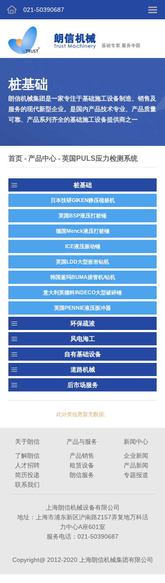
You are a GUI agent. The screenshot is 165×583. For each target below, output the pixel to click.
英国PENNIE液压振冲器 (82, 308)
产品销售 (82, 455)
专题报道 (136, 474)
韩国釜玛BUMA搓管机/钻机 (82, 277)
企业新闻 (136, 455)
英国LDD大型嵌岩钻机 (82, 262)
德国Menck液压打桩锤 (83, 231)
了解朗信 (27, 455)
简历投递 (27, 474)
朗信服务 (82, 474)
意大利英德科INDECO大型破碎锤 (82, 293)
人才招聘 (27, 465)
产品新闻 (136, 465)
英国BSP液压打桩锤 (82, 216)
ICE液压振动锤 (82, 246)
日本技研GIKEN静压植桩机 (83, 200)
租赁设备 (82, 465)
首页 (15, 158)
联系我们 (27, 484)
